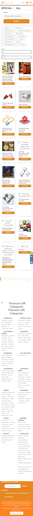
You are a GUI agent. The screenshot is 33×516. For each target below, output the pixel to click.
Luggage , (28, 424)
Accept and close (16, 513)
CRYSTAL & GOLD (9, 31)
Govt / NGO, (26, 450)
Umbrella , (4, 326)
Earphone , (11, 342)
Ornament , (21, 320)
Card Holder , (25, 336)
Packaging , (4, 415)
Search (16, 21)
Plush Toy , (4, 320)
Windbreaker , (5, 422)
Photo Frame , (5, 405)
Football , (28, 385)
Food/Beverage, (24, 469)
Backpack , (21, 385)
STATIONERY (8, 42)
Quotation (8, 83)
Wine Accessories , (6, 357)
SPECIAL (22, 39)
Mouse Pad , (9, 348)
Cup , (23, 322)
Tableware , (4, 359)
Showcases (24, 434)
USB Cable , (4, 344)
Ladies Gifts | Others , (7, 403)
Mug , (2, 355)
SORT (2, 55)
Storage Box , (9, 355)
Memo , (23, 392)
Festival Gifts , (5, 413)
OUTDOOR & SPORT (10, 39)
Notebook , (4, 375)
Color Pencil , (22, 396)
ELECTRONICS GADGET (24, 31)
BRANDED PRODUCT (10, 45)
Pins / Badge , (21, 333)
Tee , (2, 420)
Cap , (19, 373)
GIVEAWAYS (8, 33)
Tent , (20, 383)
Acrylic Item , (10, 411)
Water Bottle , (25, 373)
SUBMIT (24, 486)
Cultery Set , (10, 363)
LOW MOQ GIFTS (9, 36)
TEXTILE (18, 42)
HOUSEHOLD (19, 33)
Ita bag (11, 328)
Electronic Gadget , (7, 440)
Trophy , (28, 322)
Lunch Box (4, 365)
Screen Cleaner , (26, 340)
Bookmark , (21, 324)
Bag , (2, 322)
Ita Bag (9, 431)
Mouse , (3, 348)
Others (21, 328)
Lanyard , (20, 342)
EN (21, 2)
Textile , (11, 438)
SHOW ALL (7, 28)
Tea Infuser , (10, 361)
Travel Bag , (21, 377)
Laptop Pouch (22, 403)
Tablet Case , (5, 377)
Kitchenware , (22, 426)
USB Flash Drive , (9, 346)
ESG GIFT (22, 45)
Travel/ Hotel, (22, 452)
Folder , (12, 370)
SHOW (3, 49)
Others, (28, 452)
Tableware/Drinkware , (8, 436)
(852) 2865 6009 (9, 497)
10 (27, 280)
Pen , (19, 392)
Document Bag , (5, 379)
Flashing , (4, 342)
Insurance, (21, 444)
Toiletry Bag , (5, 428)
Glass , (20, 322)
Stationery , (4, 438)
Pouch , (11, 424)
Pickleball (21, 387)
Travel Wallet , (5, 426)
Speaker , (10, 340)
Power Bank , (5, 336)
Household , (8, 322)
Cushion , (10, 320)
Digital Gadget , (26, 428)
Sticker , (3, 324)
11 (30, 280)
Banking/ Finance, (23, 436)
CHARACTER (18, 28)
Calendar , (28, 320)
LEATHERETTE (21, 36)
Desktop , (20, 394)
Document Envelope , (7, 373)
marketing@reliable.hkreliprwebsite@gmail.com (17, 493)
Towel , (27, 375)
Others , (9, 324)
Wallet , (10, 375)
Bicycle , (20, 422)
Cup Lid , (3, 361)
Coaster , (11, 359)
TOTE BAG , (4, 431)
